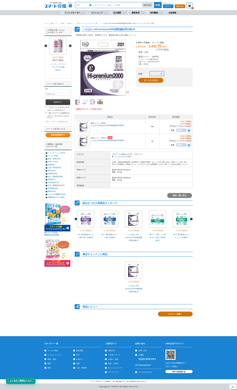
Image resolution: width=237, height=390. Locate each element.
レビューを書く (175, 314)
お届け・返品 (113, 359)
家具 (49, 368)
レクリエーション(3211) (56, 153)
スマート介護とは (96, 381)
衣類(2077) (52, 179)
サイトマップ (113, 372)
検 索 (158, 5)
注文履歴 (117, 13)
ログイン (168, 6)
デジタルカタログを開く (123, 157)
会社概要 (107, 381)
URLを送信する (179, 372)
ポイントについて (115, 368)
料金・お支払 (113, 363)
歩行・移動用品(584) (55, 176)
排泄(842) (51, 165)
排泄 (62, 23)
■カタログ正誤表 (51, 232)
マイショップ (97, 13)
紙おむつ (70, 23)
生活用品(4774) (53, 182)
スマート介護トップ (50, 23)
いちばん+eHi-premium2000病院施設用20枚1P (107, 125)
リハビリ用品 (53, 350)
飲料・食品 (52, 359)
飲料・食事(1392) (54, 159)
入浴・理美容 (81, 368)
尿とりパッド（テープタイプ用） (88, 23)
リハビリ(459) (53, 156)
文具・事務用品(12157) (56, 185)
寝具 (49, 363)
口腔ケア (79, 359)
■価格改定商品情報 (51, 235)
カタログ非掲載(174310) (56, 194)
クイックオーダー (72, 13)
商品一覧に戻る (180, 195)
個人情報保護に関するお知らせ (137, 381)
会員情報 (172, 13)
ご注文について (114, 355)
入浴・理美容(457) (54, 168)
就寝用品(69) (52, 173)
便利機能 (154, 13)
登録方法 (111, 350)
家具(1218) (52, 191)
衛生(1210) (52, 170)
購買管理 (135, 13)
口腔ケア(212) (53, 162)
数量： (141, 74)
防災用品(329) (53, 188)
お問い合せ (142, 350)
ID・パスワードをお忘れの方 (57, 121)
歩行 (78, 355)
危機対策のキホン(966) (56, 197)
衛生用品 (79, 350)
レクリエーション (54, 355)
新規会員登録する (58, 135)
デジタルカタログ (145, 372)
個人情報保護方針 (118, 381)
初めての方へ (168, 3)
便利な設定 (147, 5)
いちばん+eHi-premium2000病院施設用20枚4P (107, 140)
